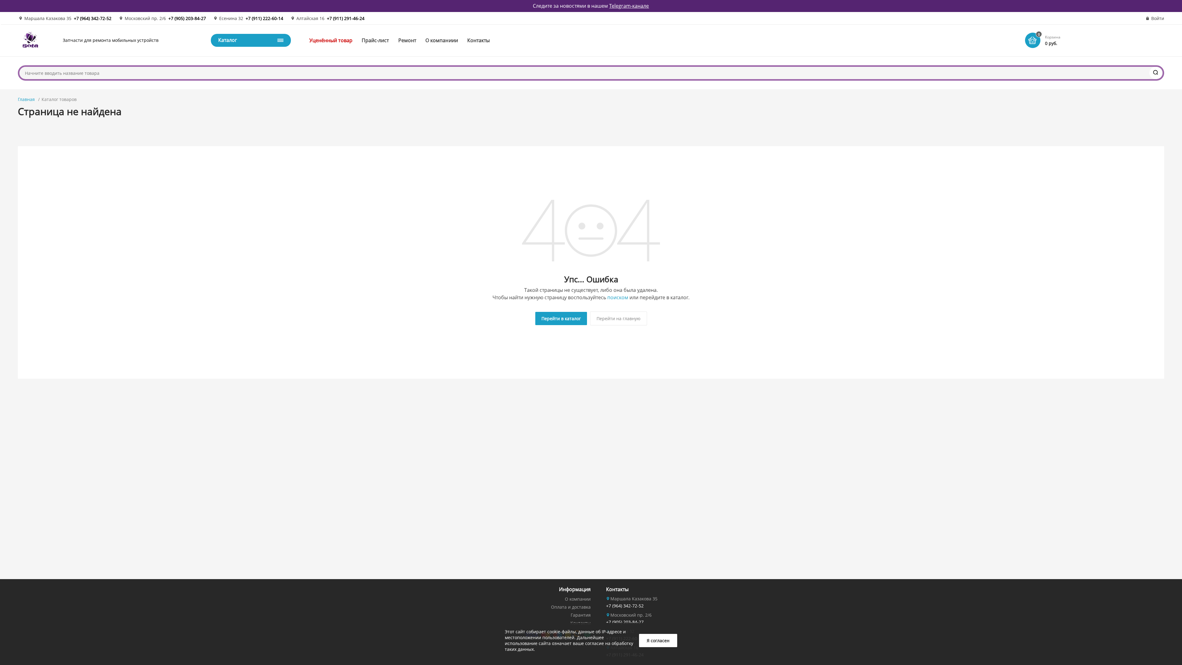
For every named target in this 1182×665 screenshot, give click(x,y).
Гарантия (581, 615)
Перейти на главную (619, 318)
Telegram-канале (629, 5)
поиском (617, 297)
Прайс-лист (375, 40)
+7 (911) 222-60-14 (264, 18)
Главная (26, 99)
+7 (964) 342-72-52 (92, 18)
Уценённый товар (330, 40)
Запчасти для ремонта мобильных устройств (111, 40)
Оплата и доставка (571, 607)
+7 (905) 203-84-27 (187, 18)
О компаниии (441, 40)
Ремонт (407, 40)
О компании (578, 599)
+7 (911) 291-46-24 (345, 18)
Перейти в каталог (561, 318)
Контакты (478, 40)
